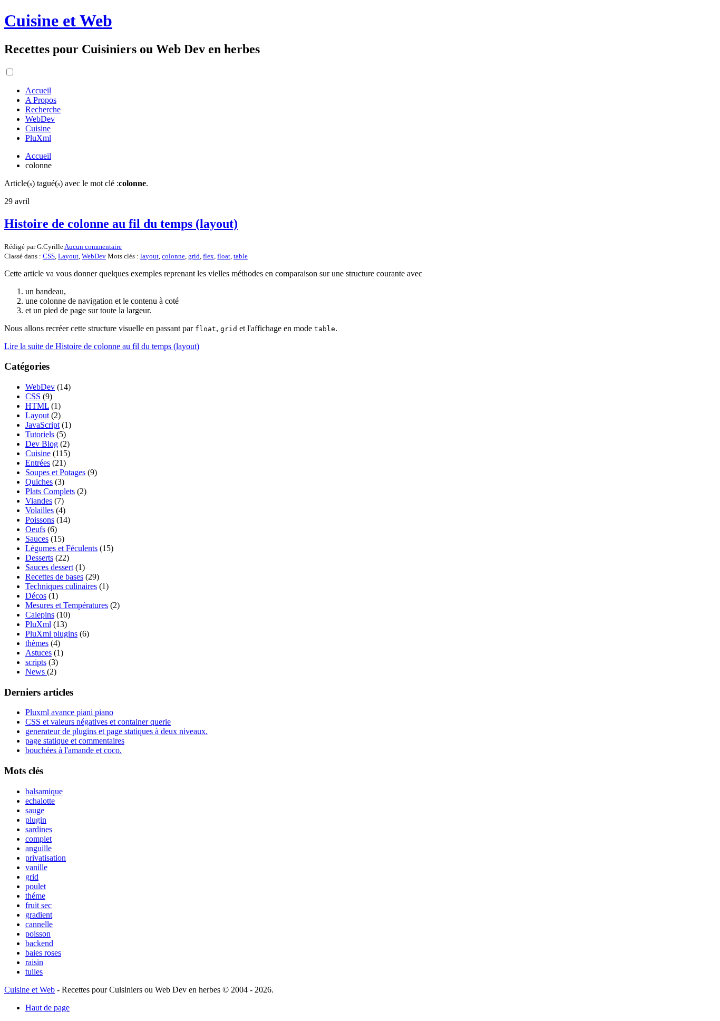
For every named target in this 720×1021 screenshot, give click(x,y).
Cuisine (38, 128)
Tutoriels (39, 434)
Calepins (39, 614)
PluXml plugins (51, 633)
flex (208, 256)
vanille (36, 867)
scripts (35, 662)
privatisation (45, 857)
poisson (38, 933)
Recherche (43, 109)
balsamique (44, 791)
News (36, 671)
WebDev (40, 118)
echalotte (40, 800)
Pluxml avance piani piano (69, 712)
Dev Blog (41, 443)
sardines (38, 829)
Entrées (37, 462)
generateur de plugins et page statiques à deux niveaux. (116, 731)
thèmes (36, 643)
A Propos (40, 99)
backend (39, 943)
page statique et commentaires (74, 740)
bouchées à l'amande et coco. (73, 750)
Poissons (39, 519)
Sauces (36, 538)
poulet (35, 886)
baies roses (43, 952)
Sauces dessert (49, 567)
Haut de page (47, 1007)
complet (38, 838)
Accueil (38, 90)
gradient (38, 914)
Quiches (39, 481)
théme (35, 895)
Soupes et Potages (55, 472)
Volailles (39, 510)
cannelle (39, 924)
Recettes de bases (54, 576)
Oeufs (35, 529)
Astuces (38, 652)
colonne (173, 256)
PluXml (38, 137)
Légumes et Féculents (61, 548)
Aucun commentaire (93, 247)
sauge (34, 810)
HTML (37, 405)
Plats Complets (50, 491)
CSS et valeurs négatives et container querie (98, 721)
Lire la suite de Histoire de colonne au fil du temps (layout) (101, 346)
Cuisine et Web (58, 20)
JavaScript (42, 424)
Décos (35, 595)
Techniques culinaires (61, 586)
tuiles (34, 971)
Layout (68, 256)
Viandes (38, 500)
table (240, 256)
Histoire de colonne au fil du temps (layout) (121, 223)
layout (149, 256)
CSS (49, 256)
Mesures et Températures (66, 605)
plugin (35, 819)
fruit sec (38, 905)
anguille (38, 848)
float (223, 256)
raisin (34, 962)
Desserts (39, 557)
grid (194, 256)
